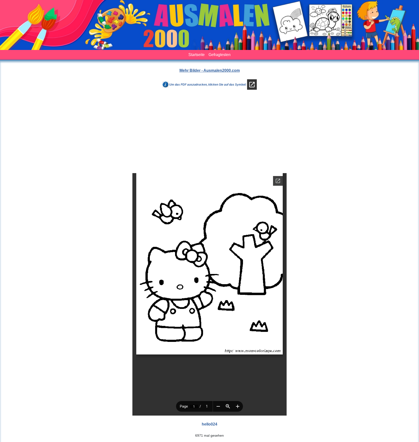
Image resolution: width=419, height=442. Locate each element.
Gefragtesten (220, 55)
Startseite (196, 55)
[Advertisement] (209, 133)
